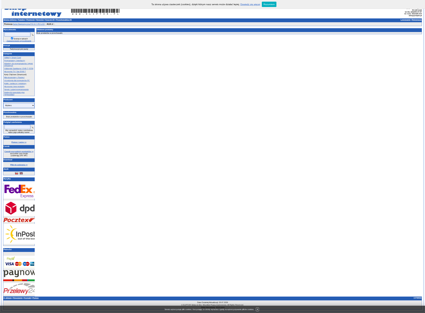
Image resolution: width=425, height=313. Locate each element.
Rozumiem (269, 4)
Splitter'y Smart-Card (12, 58)
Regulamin (18, 298)
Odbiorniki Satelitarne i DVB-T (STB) (18, 69)
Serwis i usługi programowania (16, 89)
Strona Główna (10, 20)
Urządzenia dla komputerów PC (17, 80)
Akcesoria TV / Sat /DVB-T (15, 72)
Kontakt (27, 298)
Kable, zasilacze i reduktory (15, 83)
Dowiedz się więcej (250, 4)
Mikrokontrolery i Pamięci (14, 77)
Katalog (21, 20)
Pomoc (36, 298)
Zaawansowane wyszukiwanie (19, 41)
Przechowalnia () (64, 20)
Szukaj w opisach (21, 39)
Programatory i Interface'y (14, 61)
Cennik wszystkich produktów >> (19, 152)
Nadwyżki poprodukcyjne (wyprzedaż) (14, 93)
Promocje (30, 20)
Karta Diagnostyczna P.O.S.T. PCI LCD (29, 24)
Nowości (40, 20)
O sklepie (7, 298)
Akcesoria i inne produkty (14, 86)
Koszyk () (50, 20)
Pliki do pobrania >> (19, 165)
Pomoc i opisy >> (18, 142)
